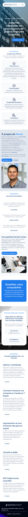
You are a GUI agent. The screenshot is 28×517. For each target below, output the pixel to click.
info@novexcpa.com (14, 333)
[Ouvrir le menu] (23, 5)
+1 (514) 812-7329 (14, 341)
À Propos (7, 40)
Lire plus (7, 381)
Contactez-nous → (18, 40)
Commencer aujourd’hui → (9, 253)
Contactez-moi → (7, 160)
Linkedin (16, 160)
